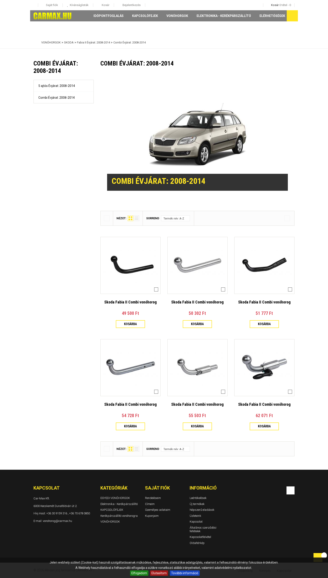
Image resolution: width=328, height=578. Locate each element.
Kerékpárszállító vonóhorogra (119, 515)
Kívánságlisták (79, 5)
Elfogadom (139, 573)
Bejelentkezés (131, 5)
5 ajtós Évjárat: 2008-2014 (56, 86)
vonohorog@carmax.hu (57, 520)
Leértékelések (198, 498)
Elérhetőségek (272, 16)
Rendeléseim (153, 498)
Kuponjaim (152, 515)
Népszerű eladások (202, 509)
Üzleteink (195, 515)
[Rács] (130, 218)
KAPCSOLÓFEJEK (145, 16)
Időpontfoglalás (108, 16)
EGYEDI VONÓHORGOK (115, 498)
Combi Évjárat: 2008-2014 (56, 97)
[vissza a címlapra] (34, 42)
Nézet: (121, 218)
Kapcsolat (196, 521)
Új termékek (197, 503)
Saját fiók (157, 488)
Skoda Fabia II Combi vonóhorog (130, 302)
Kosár (105, 5)
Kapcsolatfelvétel (200, 537)
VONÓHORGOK (177, 16)
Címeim (150, 503)
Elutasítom (159, 573)
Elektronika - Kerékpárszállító (224, 16)
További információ (184, 573)
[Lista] (136, 218)
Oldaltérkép (197, 543)
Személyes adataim (157, 509)
